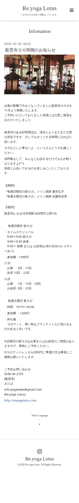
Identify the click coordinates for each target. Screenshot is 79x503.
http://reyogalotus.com (20, 400)
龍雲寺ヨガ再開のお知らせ (30, 50)
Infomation (40, 31)
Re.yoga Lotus (40, 8)
